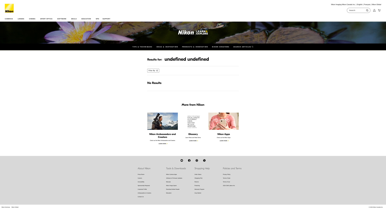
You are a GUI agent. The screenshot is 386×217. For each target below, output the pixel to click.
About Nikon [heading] (144, 168)
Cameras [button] (9, 18)
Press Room (141, 174)
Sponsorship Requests (144, 185)
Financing (197, 185)
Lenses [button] (21, 18)
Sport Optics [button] (46, 18)
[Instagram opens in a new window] (196, 160)
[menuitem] (11, 18)
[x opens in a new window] (204, 160)
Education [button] (86, 18)
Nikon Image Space (171, 185)
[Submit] (367, 10)
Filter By (152, 71)
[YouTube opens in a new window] (181, 160)
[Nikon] (10, 6)
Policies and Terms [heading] (232, 168)
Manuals (168, 182)
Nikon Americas (6, 207)
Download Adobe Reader (173, 189)
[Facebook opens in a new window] (189, 160)
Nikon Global (14, 207)
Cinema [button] (32, 18)
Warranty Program (199, 189)
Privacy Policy (226, 174)
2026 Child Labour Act (229, 185)
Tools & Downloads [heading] (176, 168)
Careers (140, 178)
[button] (243, 46)
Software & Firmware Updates (174, 178)
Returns (197, 182)
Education (168, 193)
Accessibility (141, 182)
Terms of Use (226, 182)
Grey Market (198, 193)
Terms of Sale (226, 178)
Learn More (162, 143)
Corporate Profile (142, 189)
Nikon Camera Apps (171, 174)
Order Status (198, 174)
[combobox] (358, 10)
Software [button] (61, 18)
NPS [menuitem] (97, 18)
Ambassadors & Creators (144, 193)
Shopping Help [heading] (202, 168)
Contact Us (141, 196)
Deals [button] (74, 18)
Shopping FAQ (198, 178)
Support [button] (106, 18)
